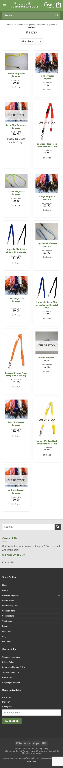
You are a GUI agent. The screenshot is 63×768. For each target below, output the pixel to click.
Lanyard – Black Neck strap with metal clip (16, 250)
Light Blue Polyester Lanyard (47, 244)
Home (8, 25)
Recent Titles (8, 600)
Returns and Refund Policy (13, 667)
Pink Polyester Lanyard (16, 300)
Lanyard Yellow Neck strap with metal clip (46, 442)
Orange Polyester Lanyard (47, 197)
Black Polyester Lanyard (16, 423)
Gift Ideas (6, 641)
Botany (5, 626)
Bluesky (6, 702)
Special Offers (8, 611)
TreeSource (7, 621)
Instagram (7, 706)
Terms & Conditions (10, 672)
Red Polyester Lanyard (47, 77)
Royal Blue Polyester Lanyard (16, 126)
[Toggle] (59, 595)
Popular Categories (10, 595)
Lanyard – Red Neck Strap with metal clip (47, 145)
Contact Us (7, 677)
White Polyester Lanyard (16, 491)
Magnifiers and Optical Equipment (40, 25)
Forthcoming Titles (10, 605)
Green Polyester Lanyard (16, 193)
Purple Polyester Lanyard (46, 358)
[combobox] (31, 15)
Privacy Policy (8, 662)
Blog (4, 636)
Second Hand (8, 616)
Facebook (7, 697)
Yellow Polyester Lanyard (16, 74)
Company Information (11, 657)
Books (5, 590)
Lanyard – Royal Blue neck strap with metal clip (47, 305)
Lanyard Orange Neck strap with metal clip (16, 374)
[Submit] (57, 15)
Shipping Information (11, 682)
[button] (4, 5)
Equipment (18, 25)
